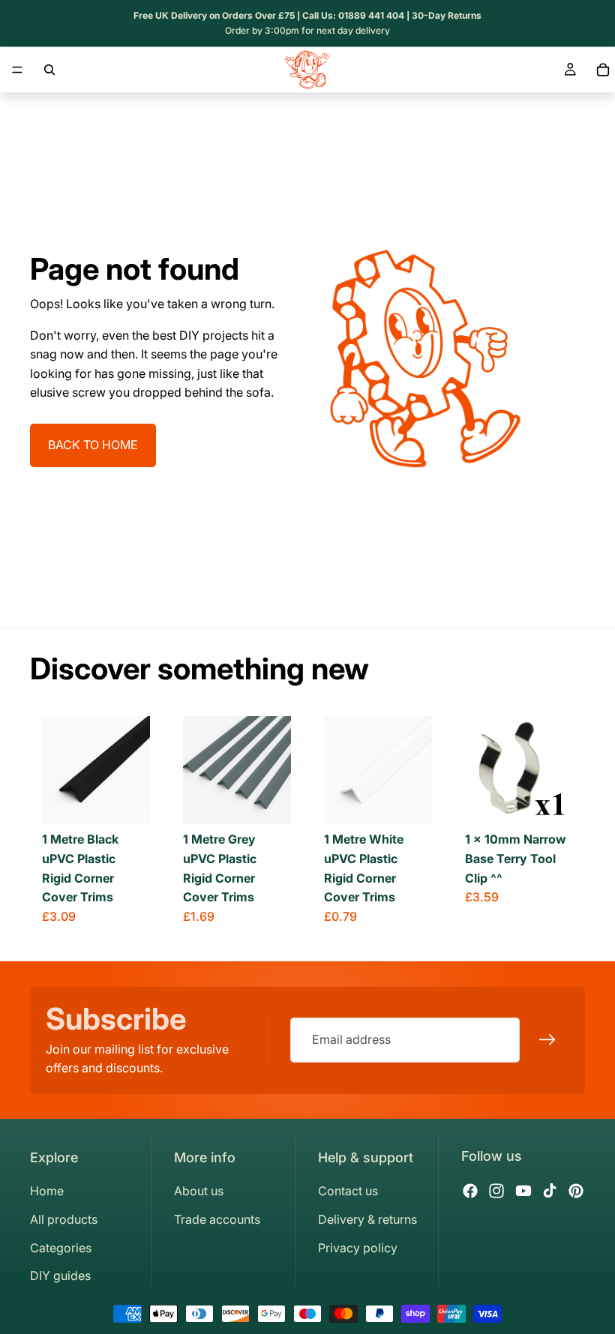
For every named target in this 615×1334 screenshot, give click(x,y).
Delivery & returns (367, 1219)
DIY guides (60, 1275)
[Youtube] (523, 1191)
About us (199, 1190)
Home (47, 1190)
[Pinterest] (576, 1191)
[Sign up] (547, 1040)
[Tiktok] (550, 1191)
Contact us (348, 1190)
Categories (61, 1247)
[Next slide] (133, 770)
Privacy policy (358, 1247)
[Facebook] (470, 1191)
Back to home (93, 444)
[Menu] (17, 69)
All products (64, 1219)
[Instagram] (497, 1191)
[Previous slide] (58, 770)
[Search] (49, 69)
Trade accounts (217, 1219)
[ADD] (549, 801)
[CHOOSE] (126, 801)
